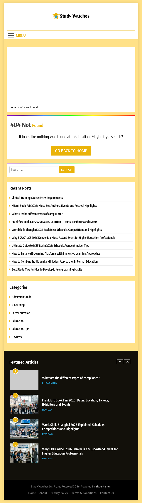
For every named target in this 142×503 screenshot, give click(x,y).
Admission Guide (21, 297)
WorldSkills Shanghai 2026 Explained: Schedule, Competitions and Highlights (57, 230)
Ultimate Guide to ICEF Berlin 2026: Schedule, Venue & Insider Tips (50, 245)
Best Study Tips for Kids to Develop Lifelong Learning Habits (47, 269)
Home (32, 493)
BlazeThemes (103, 486)
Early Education (21, 313)
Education (17, 321)
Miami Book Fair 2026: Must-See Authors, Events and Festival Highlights (54, 205)
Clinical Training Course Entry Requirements (37, 198)
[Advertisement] (71, 77)
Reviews (17, 337)
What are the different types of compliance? (37, 214)
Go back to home (71, 150)
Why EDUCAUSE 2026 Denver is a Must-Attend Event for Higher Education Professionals (63, 237)
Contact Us (107, 493)
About (43, 493)
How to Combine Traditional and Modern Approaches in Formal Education (55, 261)
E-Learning (18, 305)
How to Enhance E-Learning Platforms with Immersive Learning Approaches (56, 253)
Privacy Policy (59, 493)
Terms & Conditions (84, 493)
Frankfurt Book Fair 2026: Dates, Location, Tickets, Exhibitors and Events (54, 222)
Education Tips (20, 329)
